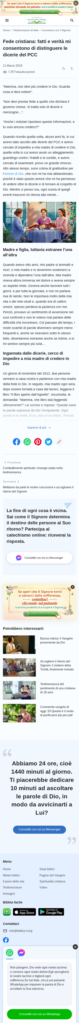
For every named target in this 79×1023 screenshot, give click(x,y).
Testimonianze (12, 887)
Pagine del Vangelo (52, 875)
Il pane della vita (13, 881)
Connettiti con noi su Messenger (39, 829)
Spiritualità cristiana (52, 881)
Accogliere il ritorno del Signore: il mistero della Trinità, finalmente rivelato (57, 665)
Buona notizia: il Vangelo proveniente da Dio (56, 640)
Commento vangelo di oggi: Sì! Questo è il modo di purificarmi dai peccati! (57, 711)
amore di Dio (14, 174)
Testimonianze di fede (26, 30)
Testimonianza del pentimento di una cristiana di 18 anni (57, 688)
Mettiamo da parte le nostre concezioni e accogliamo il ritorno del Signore (38, 489)
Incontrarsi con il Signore (56, 30)
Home (6, 30)
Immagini (9, 893)
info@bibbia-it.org (20, 930)
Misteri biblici (11, 875)
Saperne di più (36, 427)
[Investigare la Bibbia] (39, 20)
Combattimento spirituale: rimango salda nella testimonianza (33, 470)
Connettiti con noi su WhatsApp (39, 1014)
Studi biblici (47, 869)
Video (43, 887)
